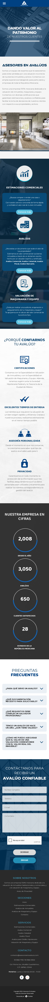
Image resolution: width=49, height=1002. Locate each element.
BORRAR (25, 852)
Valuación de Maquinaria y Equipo (24, 942)
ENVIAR (24, 860)
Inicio (24, 902)
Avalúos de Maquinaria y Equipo (24, 911)
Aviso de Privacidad (24, 891)
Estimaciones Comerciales (24, 905)
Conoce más (24, 212)
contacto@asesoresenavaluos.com (24, 955)
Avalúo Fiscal (24, 936)
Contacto (24, 915)
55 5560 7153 (18, 960)
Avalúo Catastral (24, 933)
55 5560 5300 (30, 960)
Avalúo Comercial (24, 930)
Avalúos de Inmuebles (24, 908)
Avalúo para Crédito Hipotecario (24, 939)
